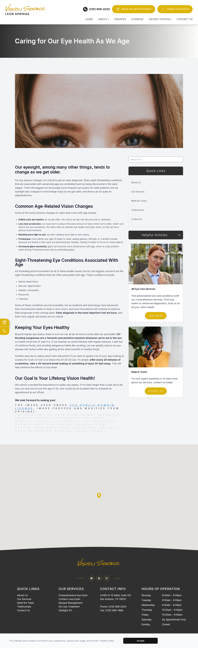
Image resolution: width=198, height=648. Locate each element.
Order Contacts (178, 9)
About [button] (102, 19)
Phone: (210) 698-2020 (113, 606)
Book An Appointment (136, 9)
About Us (135, 182)
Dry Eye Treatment (69, 606)
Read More (156, 315)
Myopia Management (70, 602)
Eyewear (137, 19)
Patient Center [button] (159, 19)
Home (89, 19)
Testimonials (137, 210)
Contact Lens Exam (69, 599)
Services (120, 19)
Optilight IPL (65, 610)
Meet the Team (139, 200)
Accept (140, 640)
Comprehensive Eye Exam (73, 595)
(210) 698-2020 (99, 9)
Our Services (137, 191)
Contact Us (185, 19)
